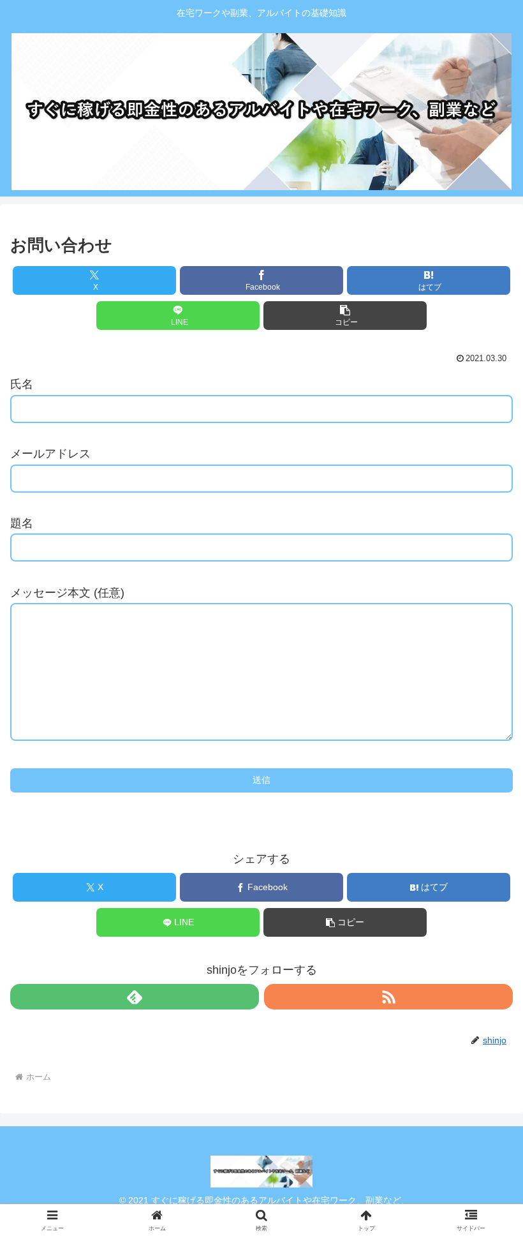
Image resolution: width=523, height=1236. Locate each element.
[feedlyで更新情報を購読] (134, 996)
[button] (345, 315)
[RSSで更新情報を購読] (388, 996)
